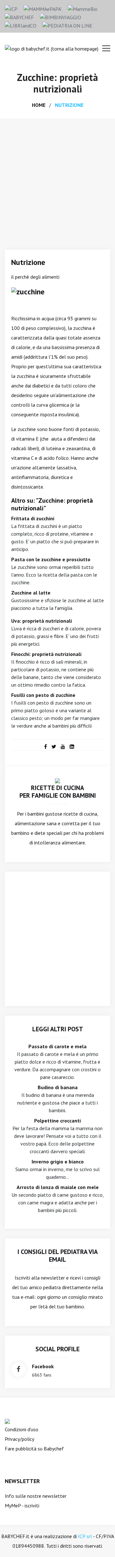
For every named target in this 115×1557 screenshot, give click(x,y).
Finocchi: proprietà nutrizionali (46, 654)
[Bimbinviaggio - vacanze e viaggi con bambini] (60, 16)
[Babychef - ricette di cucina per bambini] (19, 16)
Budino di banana (58, 1087)
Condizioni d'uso (21, 1429)
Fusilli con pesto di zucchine (43, 695)
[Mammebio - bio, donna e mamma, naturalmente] (82, 8)
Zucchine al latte (30, 592)
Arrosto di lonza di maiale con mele (58, 1187)
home (38, 105)
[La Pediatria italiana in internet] (67, 25)
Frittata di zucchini (32, 518)
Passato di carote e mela (57, 1046)
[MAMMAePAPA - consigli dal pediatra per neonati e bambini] (43, 8)
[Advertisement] (57, 179)
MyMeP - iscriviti (22, 1505)
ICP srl (85, 1536)
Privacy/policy (19, 1439)
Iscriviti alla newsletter (40, 1277)
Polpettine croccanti (57, 1120)
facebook (43, 1366)
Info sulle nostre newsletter (35, 1496)
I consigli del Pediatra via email (58, 1256)
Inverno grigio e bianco (58, 1161)
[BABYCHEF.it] (57, 780)
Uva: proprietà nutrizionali (41, 621)
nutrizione (69, 105)
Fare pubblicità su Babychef (34, 1448)
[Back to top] (100, 1542)
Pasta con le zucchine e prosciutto (50, 559)
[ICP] (11, 8)
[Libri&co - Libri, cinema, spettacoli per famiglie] (20, 25)
